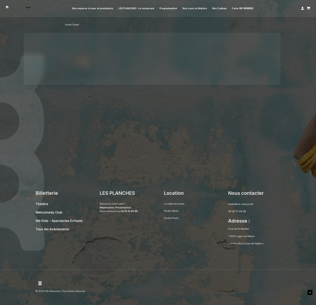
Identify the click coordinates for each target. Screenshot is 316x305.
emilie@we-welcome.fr (240, 204)
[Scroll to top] (309, 292)
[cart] (307, 8)
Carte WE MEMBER (242, 8)
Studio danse (171, 210)
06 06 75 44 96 (237, 211)
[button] (40, 283)
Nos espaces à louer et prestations (92, 8)
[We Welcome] (27, 8)
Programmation (168, 8)
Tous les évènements (52, 229)
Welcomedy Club (49, 212)
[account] (303, 8)
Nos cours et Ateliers (195, 8)
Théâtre (42, 204)
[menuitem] (93, 8)
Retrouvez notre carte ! (113, 203)
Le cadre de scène (174, 203)
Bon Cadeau (219, 8)
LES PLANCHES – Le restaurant (136, 8)
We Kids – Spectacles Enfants (59, 221)
